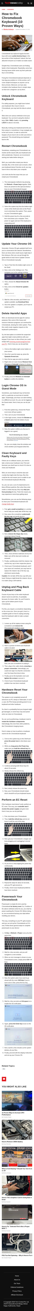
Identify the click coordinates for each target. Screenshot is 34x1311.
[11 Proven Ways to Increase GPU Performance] (17, 1101)
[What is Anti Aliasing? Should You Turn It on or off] (17, 1157)
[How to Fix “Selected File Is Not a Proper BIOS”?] (17, 1215)
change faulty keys (8, 504)
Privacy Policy (17, 1291)
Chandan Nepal (7, 1117)
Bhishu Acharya (9, 29)
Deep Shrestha (7, 1144)
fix (4, 1069)
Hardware (10, 9)
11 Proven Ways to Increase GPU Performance (13, 1113)
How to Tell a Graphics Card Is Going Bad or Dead (17, 1198)
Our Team (17, 1283)
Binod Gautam (6, 1202)
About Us (17, 1280)
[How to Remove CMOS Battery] (17, 1130)
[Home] (14, 5)
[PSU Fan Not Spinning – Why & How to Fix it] (17, 1243)
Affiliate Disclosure (17, 1295)
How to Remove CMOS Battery (12, 1141)
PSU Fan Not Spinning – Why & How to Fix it (17, 1255)
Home (3, 9)
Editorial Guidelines (17, 1287)
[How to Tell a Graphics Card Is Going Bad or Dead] (17, 1186)
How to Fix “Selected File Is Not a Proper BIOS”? (16, 1227)
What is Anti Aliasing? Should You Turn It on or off (17, 1169)
